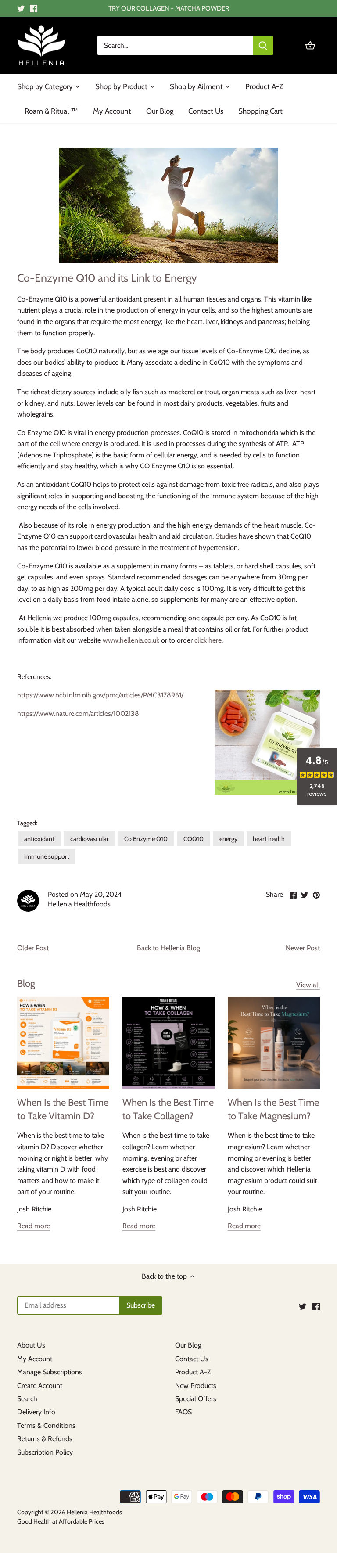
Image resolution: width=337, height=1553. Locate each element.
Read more (33, 1226)
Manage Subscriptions (49, 1372)
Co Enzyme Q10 (146, 839)
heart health (269, 839)
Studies (226, 536)
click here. (208, 640)
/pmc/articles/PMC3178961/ (143, 695)
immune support (46, 856)
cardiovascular (89, 839)
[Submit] (263, 45)
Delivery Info (36, 1412)
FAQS (183, 1412)
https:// (27, 695)
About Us (31, 1345)
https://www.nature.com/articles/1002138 (78, 713)
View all (308, 985)
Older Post (33, 948)
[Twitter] (21, 8)
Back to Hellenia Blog (168, 948)
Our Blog (188, 1345)
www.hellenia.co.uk (131, 640)
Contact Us (191, 1359)
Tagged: (27, 823)
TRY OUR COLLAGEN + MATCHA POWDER (168, 8)
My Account (34, 1359)
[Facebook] (33, 8)
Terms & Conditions (46, 1425)
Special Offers (195, 1399)
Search (27, 1399)
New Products (195, 1385)
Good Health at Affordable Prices (60, 1521)
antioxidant (39, 839)
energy (228, 839)
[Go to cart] (310, 45)
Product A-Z (193, 1372)
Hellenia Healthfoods (94, 1512)
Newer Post (303, 948)
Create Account (39, 1385)
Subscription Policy (45, 1452)
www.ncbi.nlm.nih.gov (70, 695)
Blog (26, 983)
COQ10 (193, 839)
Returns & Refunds (44, 1438)
